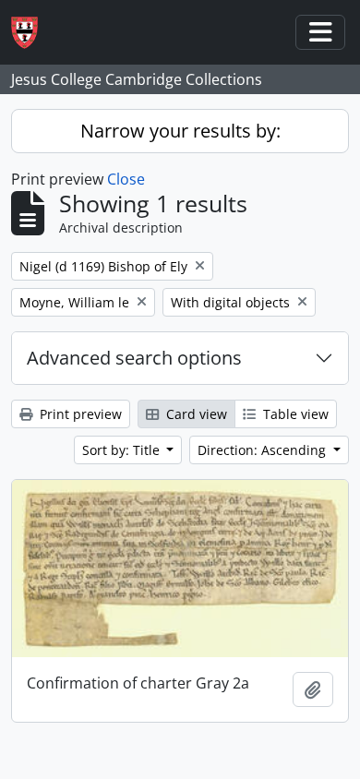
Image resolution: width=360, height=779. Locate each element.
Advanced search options (134, 357)
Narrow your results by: (180, 130)
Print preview (79, 414)
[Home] (32, 32)
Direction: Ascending (264, 450)
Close (126, 179)
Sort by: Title (122, 450)
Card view (194, 414)
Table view (294, 414)
